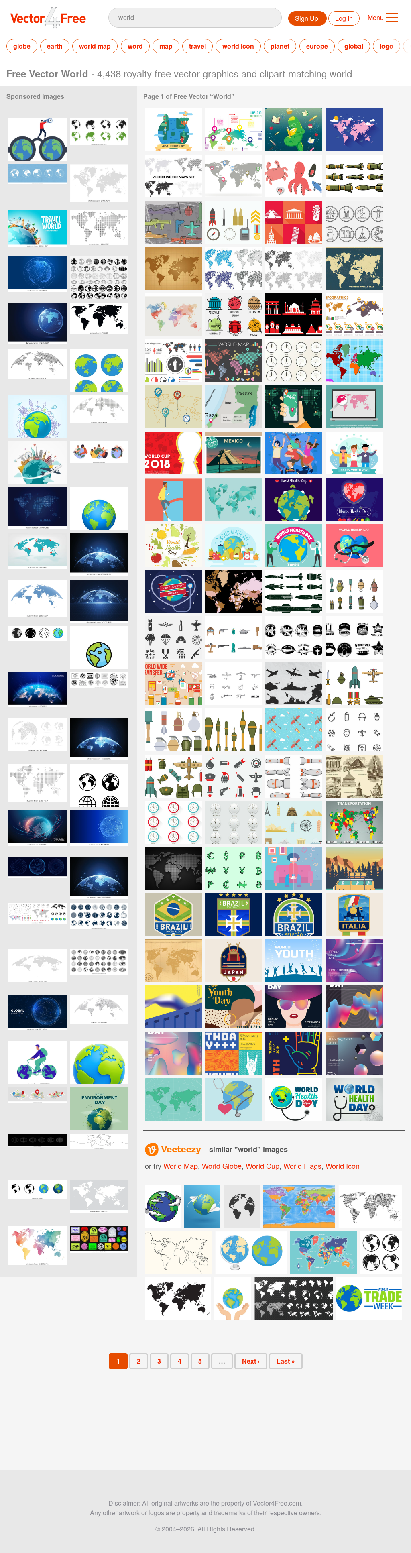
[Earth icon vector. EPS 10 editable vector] (99, 647)
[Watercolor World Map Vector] (173, 314)
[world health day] (173, 591)
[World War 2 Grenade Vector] (173, 729)
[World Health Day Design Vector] (293, 1099)
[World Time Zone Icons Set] (233, 822)
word (135, 46)
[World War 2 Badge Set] (354, 637)
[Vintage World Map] (354, 268)
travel (197, 46)
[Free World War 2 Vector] (233, 683)
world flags (302, 1165)
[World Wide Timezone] (293, 360)
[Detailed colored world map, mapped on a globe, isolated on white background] (99, 508)
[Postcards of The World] (233, 453)
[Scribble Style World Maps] (233, 268)
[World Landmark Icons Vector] (293, 314)
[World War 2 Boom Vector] (233, 729)
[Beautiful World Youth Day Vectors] (293, 960)
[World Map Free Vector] (354, 360)
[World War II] (173, 222)
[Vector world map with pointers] (37, 554)
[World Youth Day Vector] (354, 453)
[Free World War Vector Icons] (173, 637)
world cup (262, 1165)
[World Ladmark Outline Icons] (354, 222)
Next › (251, 1361)
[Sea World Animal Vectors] (293, 176)
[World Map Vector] (354, 129)
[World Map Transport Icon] (173, 406)
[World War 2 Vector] (354, 176)
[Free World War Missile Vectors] (293, 591)
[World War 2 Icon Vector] (354, 683)
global (353, 46)
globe (22, 46)
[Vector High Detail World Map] (233, 591)
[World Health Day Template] (293, 499)
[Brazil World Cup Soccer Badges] (173, 914)
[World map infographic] (354, 314)
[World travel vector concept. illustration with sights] (37, 416)
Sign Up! (307, 18)
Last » (286, 1361)
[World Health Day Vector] (173, 545)
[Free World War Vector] (233, 222)
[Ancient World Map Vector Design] (173, 960)
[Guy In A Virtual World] (293, 868)
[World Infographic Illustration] (173, 360)
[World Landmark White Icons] (293, 222)
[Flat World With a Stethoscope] (233, 1099)
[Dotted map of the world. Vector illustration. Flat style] (37, 508)
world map (95, 46)
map (166, 46)
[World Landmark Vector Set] (233, 314)
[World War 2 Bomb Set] (293, 776)
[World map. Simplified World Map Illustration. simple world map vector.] (99, 1201)
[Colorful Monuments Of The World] (293, 822)
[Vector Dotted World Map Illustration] (173, 868)
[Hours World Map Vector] (233, 176)
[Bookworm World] (293, 129)
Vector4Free (48, 17)
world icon (238, 46)
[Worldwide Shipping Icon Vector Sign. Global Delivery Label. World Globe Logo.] (99, 693)
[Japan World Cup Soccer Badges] (233, 960)
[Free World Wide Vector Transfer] (173, 683)
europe (317, 46)
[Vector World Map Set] (173, 176)
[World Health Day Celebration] (293, 545)
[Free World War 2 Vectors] (354, 591)
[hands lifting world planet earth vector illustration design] (232, 1298)
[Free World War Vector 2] (293, 729)
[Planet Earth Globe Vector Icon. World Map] (99, 139)
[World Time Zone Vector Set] (173, 822)
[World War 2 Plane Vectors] (293, 683)
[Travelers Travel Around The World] (354, 868)
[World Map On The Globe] (173, 1099)
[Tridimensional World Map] (233, 499)
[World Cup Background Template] (173, 453)
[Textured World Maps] (293, 268)
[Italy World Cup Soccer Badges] (354, 914)
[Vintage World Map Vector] (173, 268)
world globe (222, 1165)
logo (386, 46)
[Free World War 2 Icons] (354, 729)
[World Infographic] (233, 129)
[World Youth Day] (293, 453)
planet (280, 46)
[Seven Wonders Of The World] (354, 776)
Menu (376, 17)
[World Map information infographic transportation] (354, 822)
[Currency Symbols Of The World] (233, 868)
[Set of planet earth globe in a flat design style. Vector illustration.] (99, 370)
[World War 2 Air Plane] (293, 637)
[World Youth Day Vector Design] (354, 960)
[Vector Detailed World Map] (293, 406)
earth (55, 46)
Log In (344, 18)
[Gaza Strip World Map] (233, 406)
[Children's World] (173, 129)
